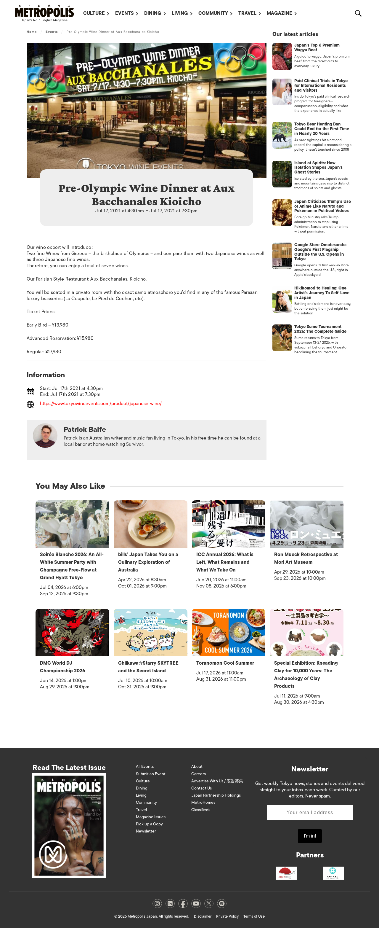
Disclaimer (202, 916)
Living (180, 13)
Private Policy (227, 916)
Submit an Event (151, 774)
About (197, 766)
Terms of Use (254, 916)
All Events (145, 766)
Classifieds (200, 809)
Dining (152, 13)
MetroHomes (203, 802)
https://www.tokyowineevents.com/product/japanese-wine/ (101, 404)
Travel (247, 13)
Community (213, 13)
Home (32, 31)
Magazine (279, 13)
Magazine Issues (151, 817)
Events (124, 13)
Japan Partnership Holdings (216, 795)
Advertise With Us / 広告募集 (217, 781)
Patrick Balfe (85, 429)
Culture (94, 13)
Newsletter (146, 831)
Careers (198, 774)
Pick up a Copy (149, 824)
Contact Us (201, 788)
